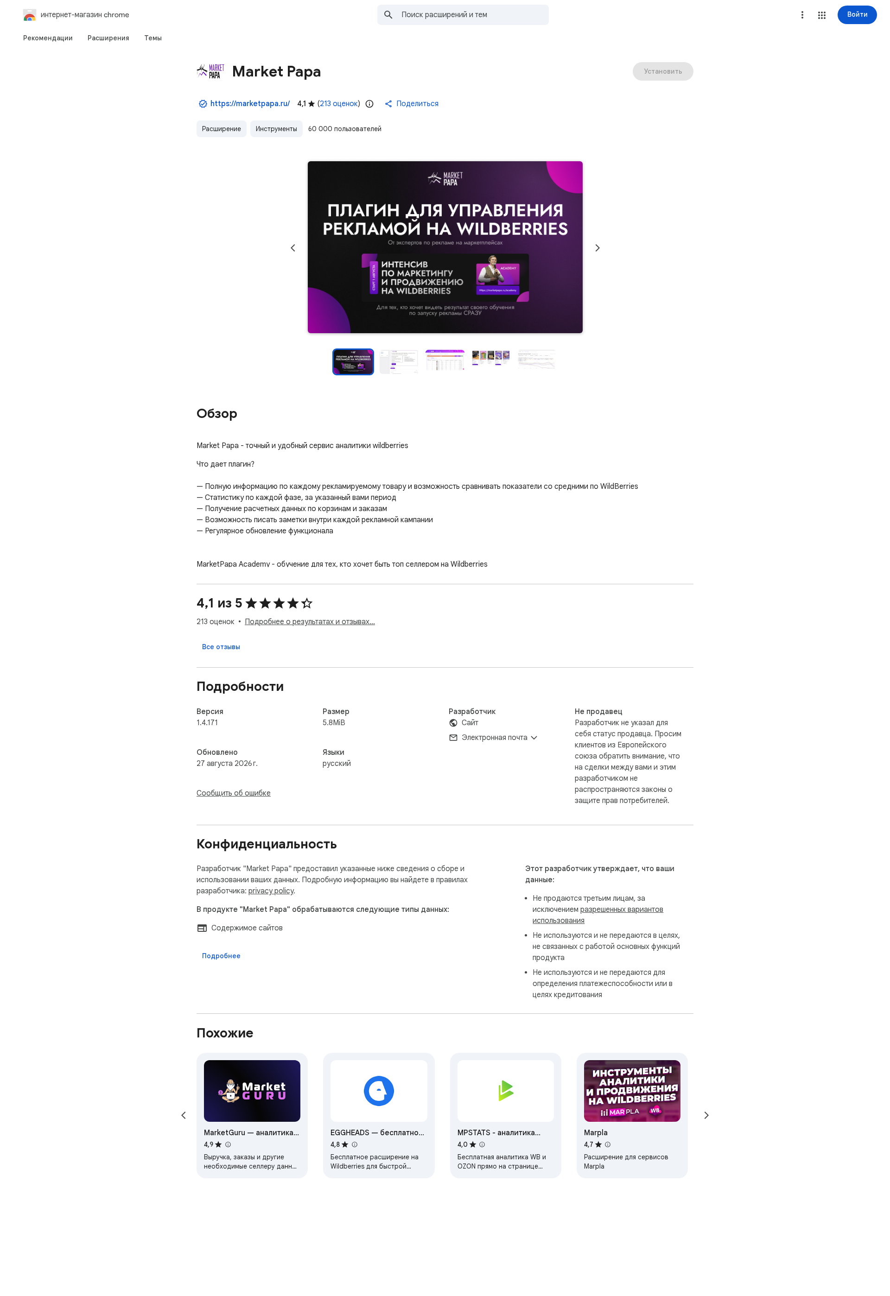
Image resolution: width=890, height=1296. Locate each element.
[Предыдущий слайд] (293, 248)
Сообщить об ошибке (234, 793)
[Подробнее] (221, 956)
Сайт (470, 722)
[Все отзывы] (221, 647)
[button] (822, 15)
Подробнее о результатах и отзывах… (310, 621)
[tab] (48, 38)
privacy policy (270, 891)
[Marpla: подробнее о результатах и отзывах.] (608, 1144)
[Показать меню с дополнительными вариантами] (802, 15)
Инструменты (276, 129)
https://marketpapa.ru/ (250, 103)
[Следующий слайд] (597, 248)
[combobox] (475, 14)
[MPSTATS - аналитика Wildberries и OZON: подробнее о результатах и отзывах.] (482, 1144)
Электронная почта (495, 737)
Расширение (221, 129)
